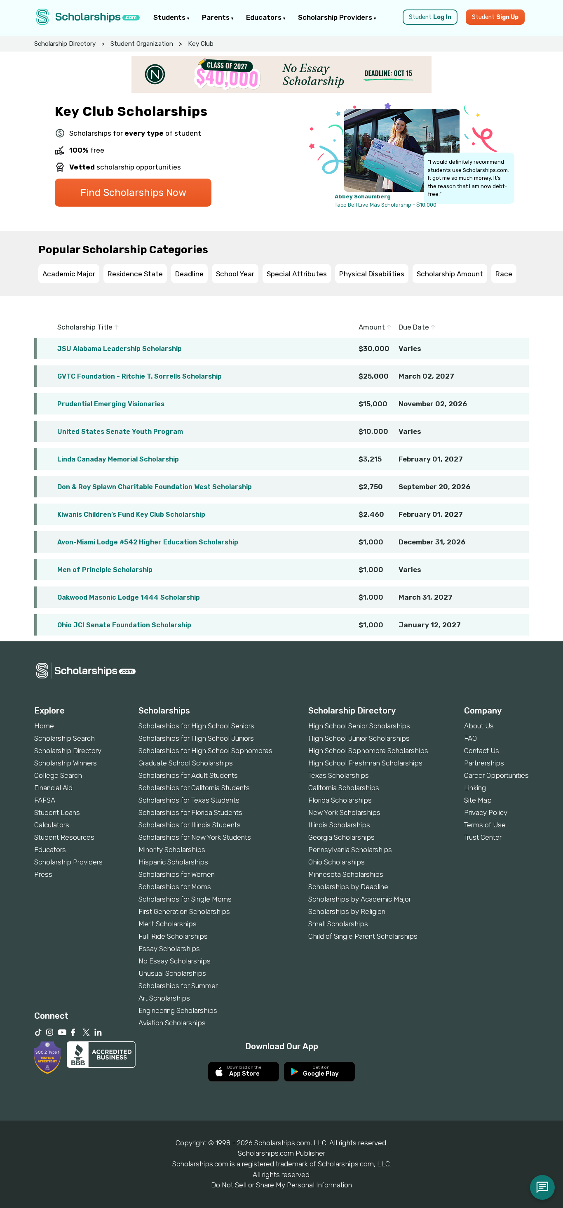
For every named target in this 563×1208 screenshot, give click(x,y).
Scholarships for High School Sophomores (205, 750)
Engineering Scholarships (177, 1010)
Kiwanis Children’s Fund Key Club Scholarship (131, 514)
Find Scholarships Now (133, 192)
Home (44, 726)
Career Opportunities (496, 775)
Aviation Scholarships (172, 1023)
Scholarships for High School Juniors (196, 738)
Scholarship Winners (65, 763)
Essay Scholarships (169, 948)
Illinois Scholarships (339, 825)
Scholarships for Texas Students (188, 800)
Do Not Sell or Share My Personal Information (281, 1185)
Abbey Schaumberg (363, 196)
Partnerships (484, 763)
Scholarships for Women (176, 874)
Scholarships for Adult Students (188, 775)
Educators (264, 17)
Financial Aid (53, 788)
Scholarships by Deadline (348, 887)
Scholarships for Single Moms (185, 899)
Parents (216, 17)
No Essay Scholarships (174, 961)
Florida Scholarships (340, 800)
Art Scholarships (164, 998)
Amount (373, 327)
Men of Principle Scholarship (104, 570)
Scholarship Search (64, 738)
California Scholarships (343, 788)
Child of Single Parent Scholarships (363, 936)
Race (503, 274)
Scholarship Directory (65, 43)
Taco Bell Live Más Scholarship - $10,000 (385, 205)
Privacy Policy (485, 812)
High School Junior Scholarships (359, 738)
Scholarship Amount (450, 274)
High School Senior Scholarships (359, 726)
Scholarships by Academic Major (359, 899)
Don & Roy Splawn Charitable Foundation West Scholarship (154, 487)
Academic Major (68, 274)
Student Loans (57, 812)
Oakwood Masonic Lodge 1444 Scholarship (128, 597)
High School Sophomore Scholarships (368, 750)
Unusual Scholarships (172, 973)
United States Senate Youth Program (120, 432)
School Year (235, 274)
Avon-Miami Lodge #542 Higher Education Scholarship (147, 542)
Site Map (478, 800)
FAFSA (44, 800)
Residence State (135, 274)
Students (170, 17)
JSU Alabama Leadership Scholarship (119, 349)
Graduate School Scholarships (185, 763)
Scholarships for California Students (194, 788)
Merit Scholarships (167, 924)
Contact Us (481, 750)
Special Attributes (297, 274)
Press (43, 874)
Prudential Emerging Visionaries (110, 404)
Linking (475, 788)
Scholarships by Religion (346, 911)
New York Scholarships (344, 812)
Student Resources (64, 837)
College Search (58, 775)
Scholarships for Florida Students (190, 812)
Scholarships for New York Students (194, 837)
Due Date (415, 327)
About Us (479, 726)
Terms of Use (485, 825)
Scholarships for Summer (178, 986)
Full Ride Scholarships (173, 936)
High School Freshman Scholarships (365, 763)
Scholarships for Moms (174, 887)
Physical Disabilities (371, 274)
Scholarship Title (85, 327)
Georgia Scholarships (341, 837)
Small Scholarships (338, 924)
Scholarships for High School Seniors (196, 726)
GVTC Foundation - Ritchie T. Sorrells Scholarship (139, 376)
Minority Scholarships (171, 849)
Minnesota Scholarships (345, 874)
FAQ (470, 738)
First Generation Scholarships (184, 911)
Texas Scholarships (338, 775)
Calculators (51, 825)
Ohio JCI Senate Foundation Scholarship (124, 625)
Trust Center (483, 837)
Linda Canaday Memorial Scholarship (118, 459)
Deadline (189, 274)
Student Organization (141, 43)
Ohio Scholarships (336, 862)
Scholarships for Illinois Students (189, 825)
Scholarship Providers (336, 17)
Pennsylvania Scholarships (350, 849)
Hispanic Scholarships (173, 862)
